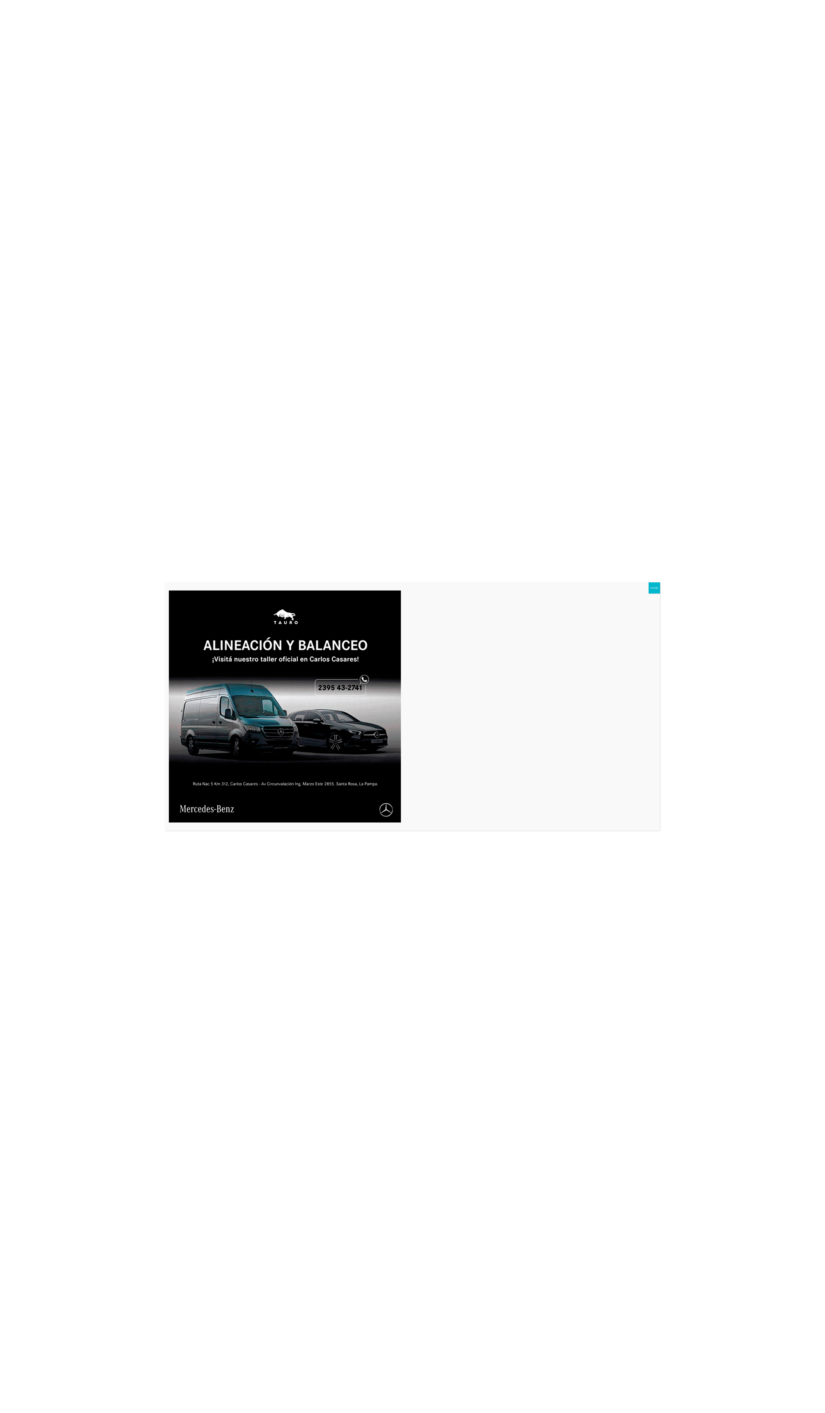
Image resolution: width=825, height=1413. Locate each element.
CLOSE (654, 587)
